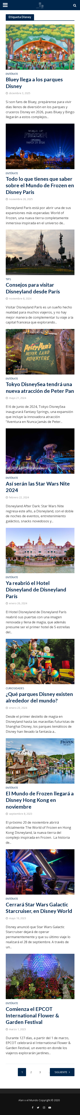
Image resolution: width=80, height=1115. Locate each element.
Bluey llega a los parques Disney (34, 82)
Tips (8, 279)
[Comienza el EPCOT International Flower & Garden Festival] (40, 976)
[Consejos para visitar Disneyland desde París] (40, 252)
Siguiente (61, 1072)
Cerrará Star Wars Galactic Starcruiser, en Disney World (39, 907)
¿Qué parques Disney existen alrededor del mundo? (39, 697)
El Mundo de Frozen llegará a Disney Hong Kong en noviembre (40, 800)
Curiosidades (15, 688)
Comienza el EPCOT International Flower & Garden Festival (32, 1015)
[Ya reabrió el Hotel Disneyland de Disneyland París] (40, 550)
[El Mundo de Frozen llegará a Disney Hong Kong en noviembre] (40, 760)
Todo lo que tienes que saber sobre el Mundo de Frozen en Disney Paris (40, 185)
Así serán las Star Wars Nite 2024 (38, 486)
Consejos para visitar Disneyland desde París (33, 288)
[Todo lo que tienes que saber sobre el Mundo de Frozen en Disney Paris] (40, 146)
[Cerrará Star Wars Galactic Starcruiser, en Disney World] (40, 871)
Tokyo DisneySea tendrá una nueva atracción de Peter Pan (40, 387)
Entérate (12, 74)
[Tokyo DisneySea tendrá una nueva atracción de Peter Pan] (40, 351)
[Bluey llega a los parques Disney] (40, 46)
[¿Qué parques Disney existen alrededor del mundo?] (40, 661)
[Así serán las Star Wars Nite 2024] (40, 451)
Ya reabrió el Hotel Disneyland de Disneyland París (36, 589)
